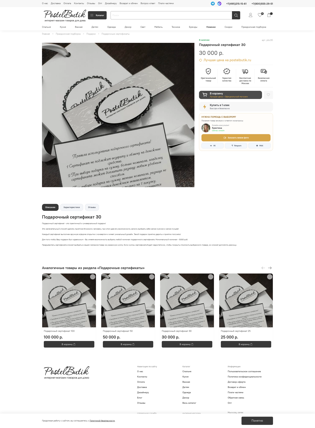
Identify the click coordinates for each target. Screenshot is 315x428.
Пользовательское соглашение (244, 371)
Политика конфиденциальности (245, 376)
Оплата (67, 3)
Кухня (63, 26)
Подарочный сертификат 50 (118, 330)
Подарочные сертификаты (116, 33)
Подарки (91, 33)
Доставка (56, 3)
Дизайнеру (111, 3)
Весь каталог (189, 402)
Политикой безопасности (102, 420)
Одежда (111, 26)
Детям (95, 26)
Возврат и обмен (129, 3)
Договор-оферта (236, 381)
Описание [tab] (50, 207)
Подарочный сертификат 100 (59, 330)
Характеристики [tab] (71, 207)
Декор (128, 26)
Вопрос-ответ (148, 3)
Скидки (228, 26)
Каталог (100, 15)
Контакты (79, 3)
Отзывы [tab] (92, 207)
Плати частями (166, 3)
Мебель (158, 26)
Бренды (193, 26)
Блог (139, 397)
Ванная (79, 26)
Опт (100, 3)
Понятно (257, 420)
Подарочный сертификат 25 (236, 330)
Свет (142, 26)
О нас (45, 3)
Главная (46, 33)
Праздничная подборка (253, 26)
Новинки (211, 26)
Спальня (46, 26)
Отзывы (91, 3)
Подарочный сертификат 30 (177, 330)
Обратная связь (236, 397)
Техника (176, 26)
